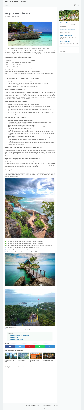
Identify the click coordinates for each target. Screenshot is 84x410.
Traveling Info (12, 1)
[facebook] (10, 346)
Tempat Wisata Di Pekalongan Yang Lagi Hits (19, 335)
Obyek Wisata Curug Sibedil (66, 35)
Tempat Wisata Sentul (14, 337)
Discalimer (39, 405)
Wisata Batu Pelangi (65, 22)
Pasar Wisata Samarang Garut (67, 29)
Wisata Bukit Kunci (64, 48)
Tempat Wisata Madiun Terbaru (16, 339)
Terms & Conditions (47, 405)
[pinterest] (30, 346)
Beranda (7, 5)
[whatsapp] (40, 346)
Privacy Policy (55, 405)
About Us (28, 405)
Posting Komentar (15, 16)
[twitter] (20, 346)
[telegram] (50, 346)
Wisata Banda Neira (65, 41)
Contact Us (33, 405)
